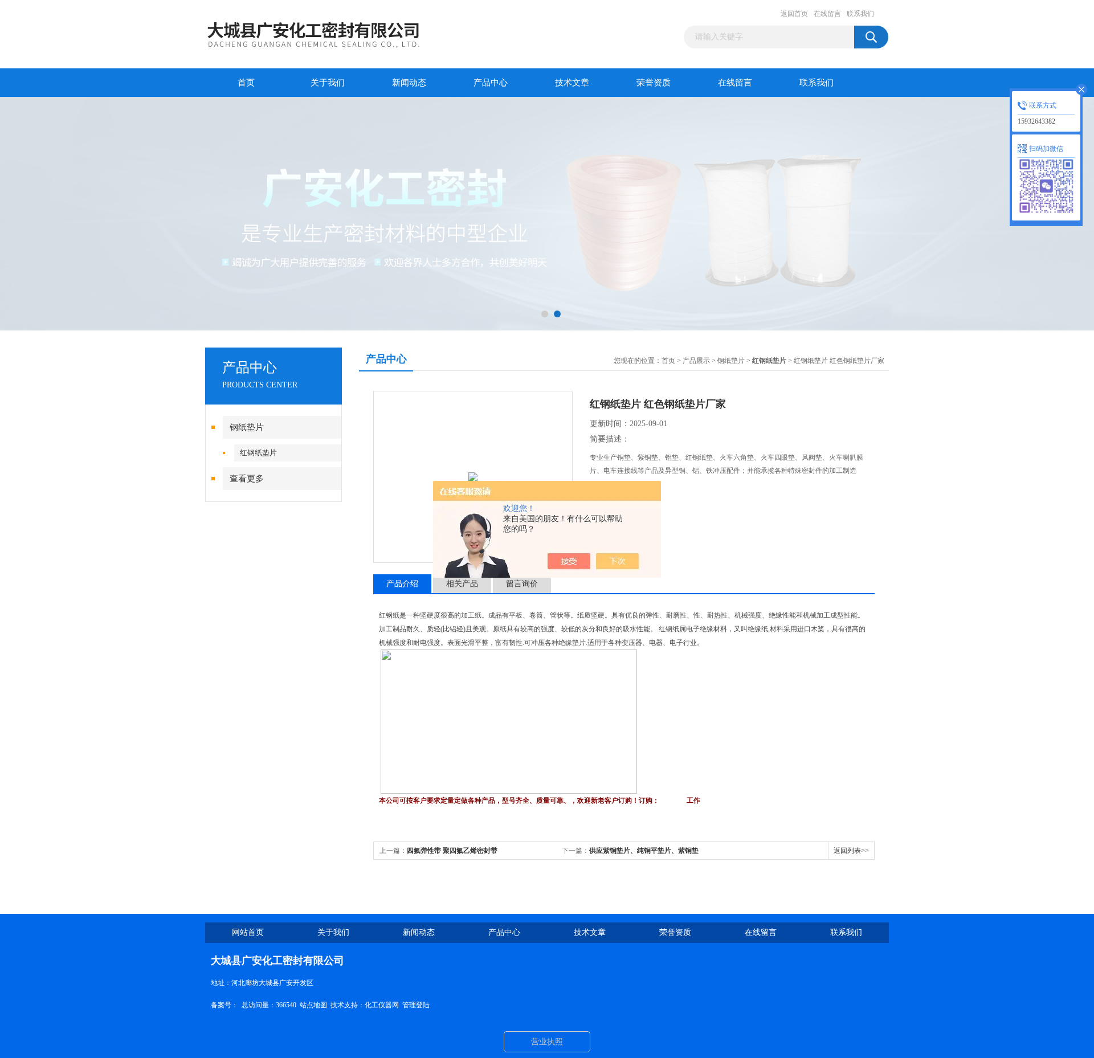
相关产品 (462, 583)
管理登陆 (416, 1005)
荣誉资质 (653, 82)
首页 (246, 82)
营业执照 (547, 1041)
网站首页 (248, 932)
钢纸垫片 (247, 427)
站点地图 (313, 1005)
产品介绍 (402, 583)
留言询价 (522, 583)
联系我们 (860, 14)
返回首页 (794, 14)
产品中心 (490, 82)
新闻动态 (409, 82)
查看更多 (247, 478)
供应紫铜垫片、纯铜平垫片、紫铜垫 (644, 851)
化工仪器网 (382, 1005)
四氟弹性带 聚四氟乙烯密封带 (452, 851)
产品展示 (696, 361)
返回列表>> (851, 851)
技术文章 (572, 82)
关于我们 (328, 82)
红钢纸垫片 (258, 452)
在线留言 (827, 14)
